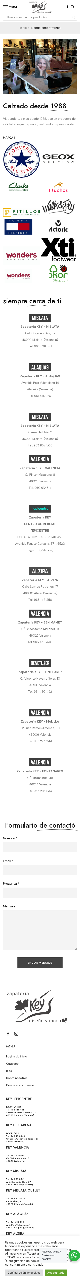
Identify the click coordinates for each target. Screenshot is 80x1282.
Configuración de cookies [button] (24, 1272)
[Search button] (73, 17)
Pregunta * (11, 883)
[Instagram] (72, 6)
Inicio (23, 28)
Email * (8, 861)
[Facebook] (67, 6)
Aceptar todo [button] (55, 1272)
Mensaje (9, 906)
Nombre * (10, 838)
